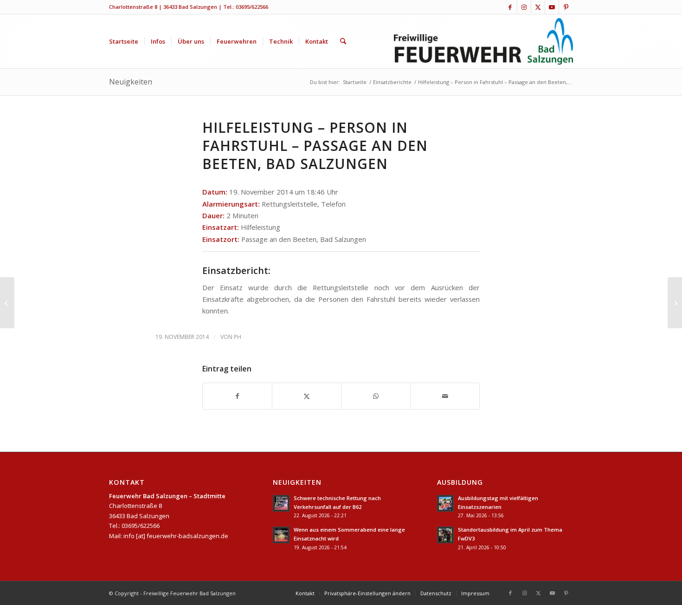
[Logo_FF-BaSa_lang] (483, 41)
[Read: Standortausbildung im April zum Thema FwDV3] (445, 535)
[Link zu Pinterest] (566, 7)
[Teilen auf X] (306, 396)
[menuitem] (123, 41)
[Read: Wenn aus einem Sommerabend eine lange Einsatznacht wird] (281, 535)
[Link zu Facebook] (510, 7)
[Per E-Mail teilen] (445, 396)
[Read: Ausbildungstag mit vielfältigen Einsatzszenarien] (445, 503)
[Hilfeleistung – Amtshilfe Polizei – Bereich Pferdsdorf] (7, 302)
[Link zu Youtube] (552, 7)
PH (237, 337)
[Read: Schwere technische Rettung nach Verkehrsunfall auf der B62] (281, 503)
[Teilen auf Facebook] (237, 396)
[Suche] (343, 41)
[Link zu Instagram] (524, 7)
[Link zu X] (538, 7)
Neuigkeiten (130, 82)
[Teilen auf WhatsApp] (375, 396)
